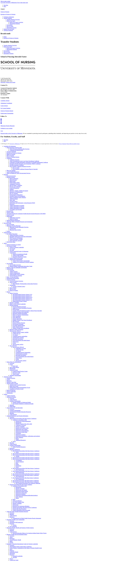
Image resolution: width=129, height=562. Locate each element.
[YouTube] (64, 120)
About (5, 243)
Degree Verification (11, 391)
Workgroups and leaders (21, 490)
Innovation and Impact (21, 355)
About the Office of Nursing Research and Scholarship (19, 221)
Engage (11, 542)
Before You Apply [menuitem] (11, 21)
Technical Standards (11, 151)
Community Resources (15, 184)
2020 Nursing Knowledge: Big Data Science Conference (26, 457)
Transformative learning (18, 337)
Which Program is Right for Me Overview (19, 149)
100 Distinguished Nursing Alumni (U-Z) (22, 300)
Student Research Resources (13, 220)
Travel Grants (16, 374)
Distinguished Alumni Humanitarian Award (20, 387)
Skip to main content (5, 1)
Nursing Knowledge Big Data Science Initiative (21, 484)
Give (2, 131)
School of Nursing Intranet (7, 110)
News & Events (7, 223)
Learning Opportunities (15, 401)
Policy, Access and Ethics (13, 277)
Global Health (10, 269)
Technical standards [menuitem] (8, 30)
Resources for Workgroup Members (21, 506)
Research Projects (11, 177)
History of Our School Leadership (18, 304)
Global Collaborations (15, 273)
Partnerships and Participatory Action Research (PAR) (22, 202)
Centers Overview (11, 395)
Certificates (9, 158)
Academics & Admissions (10, 146)
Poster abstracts (19, 496)
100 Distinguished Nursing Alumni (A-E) (22, 294)
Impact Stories (13, 287)
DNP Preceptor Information (16, 238)
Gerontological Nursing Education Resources (20, 411)
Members (12, 405)
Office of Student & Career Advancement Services (18, 173)
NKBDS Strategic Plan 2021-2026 (24, 424)
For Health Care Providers (16, 209)
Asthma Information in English (17, 205)
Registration (18, 465)
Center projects (13, 531)
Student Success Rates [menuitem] (9, 29)
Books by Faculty (14, 219)
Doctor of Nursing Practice (13, 157)
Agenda (17, 456)
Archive (14, 525)
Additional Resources (21, 440)
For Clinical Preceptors (12, 233)
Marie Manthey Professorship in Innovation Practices (25, 283)
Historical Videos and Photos (16, 329)
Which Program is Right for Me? (14, 147)
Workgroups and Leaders (21, 429)
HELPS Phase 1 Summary (16, 185)
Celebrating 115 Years (21, 348)
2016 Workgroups (20, 476)
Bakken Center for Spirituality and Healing (17, 267)
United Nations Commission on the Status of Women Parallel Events (26, 548)
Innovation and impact (18, 339)
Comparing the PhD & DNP (16, 150)
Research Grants (16, 372)
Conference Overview (21, 425)
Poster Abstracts (19, 437)
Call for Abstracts (20, 461)
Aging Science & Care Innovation (15, 407)
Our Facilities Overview (15, 264)
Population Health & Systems (19, 256)
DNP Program (16, 309)
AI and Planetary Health (15, 540)
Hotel (17, 463)
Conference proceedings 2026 (20, 420)
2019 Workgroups (20, 469)
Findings (12, 189)
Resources (12, 204)
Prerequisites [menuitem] (10, 25)
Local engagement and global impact (21, 340)
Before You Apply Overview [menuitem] (16, 22)
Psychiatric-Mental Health (19, 325)
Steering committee (20, 426)
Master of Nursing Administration (20, 314)
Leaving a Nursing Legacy (19, 286)
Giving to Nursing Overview (16, 281)
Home (5, 36)
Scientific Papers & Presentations (17, 196)
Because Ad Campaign (15, 186)
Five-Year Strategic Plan (18, 502)
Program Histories (14, 305)
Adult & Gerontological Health (20, 254)
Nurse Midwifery (17, 317)
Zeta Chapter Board (14, 367)
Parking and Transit (10, 82)
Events (8, 231)
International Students (12, 49)
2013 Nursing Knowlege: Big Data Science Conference (26, 482)
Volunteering (10, 393)
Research (6, 174)
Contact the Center (14, 560)
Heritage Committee (14, 302)
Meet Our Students (11, 170)
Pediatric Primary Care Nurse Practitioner (22, 320)
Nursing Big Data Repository (19, 508)
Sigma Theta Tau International (14, 362)
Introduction (18, 422)
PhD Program (16, 321)
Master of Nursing (11, 154)
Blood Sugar (13, 181)
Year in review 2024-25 (15, 331)
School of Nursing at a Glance (14, 244)
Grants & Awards (14, 370)
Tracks (14, 441)
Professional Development (13, 278)
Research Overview (11, 176)
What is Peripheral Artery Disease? (18, 197)
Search (2, 9)
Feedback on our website (6, 128)
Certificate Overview (14, 159)
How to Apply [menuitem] (10, 26)
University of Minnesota (15, 143)
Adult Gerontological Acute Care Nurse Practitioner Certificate (24, 161)
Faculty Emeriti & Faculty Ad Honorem (19, 251)
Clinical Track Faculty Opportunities (21, 260)
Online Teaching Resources (19, 446)
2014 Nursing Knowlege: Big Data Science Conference (26, 480)
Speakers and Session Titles (22, 428)
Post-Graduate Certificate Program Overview (20, 166)
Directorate (12, 553)
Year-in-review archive (18, 344)
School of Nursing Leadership (17, 247)
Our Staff (12, 250)
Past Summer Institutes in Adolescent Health (23, 403)
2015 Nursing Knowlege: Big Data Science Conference (26, 477)
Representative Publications (16, 194)
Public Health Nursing (18, 327)
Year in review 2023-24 (18, 347)
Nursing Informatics (17, 318)
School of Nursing (5, 11)
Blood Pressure (13, 180)
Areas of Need (13, 282)
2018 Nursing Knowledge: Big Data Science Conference (26, 471)
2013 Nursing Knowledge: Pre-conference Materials (28, 483)
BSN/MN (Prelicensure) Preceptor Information (21, 236)
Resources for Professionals (16, 192)
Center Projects (13, 399)
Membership (12, 368)
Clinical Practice (7, 232)
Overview (12, 270)
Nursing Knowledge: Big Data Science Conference (25, 507)
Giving (14, 343)
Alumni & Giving (8, 376)
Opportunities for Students (16, 275)
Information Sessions (8, 53)
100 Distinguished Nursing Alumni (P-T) (22, 298)
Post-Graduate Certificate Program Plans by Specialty (25, 169)
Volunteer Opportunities (15, 375)
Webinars (12, 530)
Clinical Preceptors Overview (16, 235)
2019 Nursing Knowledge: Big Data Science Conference (26, 468)
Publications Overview (15, 217)
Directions (3, 82)
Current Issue (13, 228)
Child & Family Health (18, 255)
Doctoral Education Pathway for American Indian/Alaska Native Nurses (30, 533)
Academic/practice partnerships (20, 336)
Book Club (15, 366)
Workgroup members (20, 434)
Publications (9, 216)
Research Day (10, 211)
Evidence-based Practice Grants (20, 371)
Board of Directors (11, 390)
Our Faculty (12, 248)
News (11, 549)
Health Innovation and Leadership (21, 312)
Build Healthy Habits (15, 182)
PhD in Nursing (10, 155)
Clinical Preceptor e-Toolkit (16, 239)
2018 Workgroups (20, 472)
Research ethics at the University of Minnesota (11, 133)
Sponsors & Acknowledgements (23, 421)
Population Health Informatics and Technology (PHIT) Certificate (25, 163)
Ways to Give (13, 289)
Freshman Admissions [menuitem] (9, 17)
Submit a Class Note (11, 382)
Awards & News (13, 201)
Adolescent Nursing (11, 397)
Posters (17, 464)
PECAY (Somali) (14, 193)
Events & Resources (14, 188)
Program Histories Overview (19, 306)
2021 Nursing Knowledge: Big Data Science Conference (26, 455)
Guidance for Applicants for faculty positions (23, 262)
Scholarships (13, 285)
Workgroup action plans (21, 492)
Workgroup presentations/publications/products (27, 495)
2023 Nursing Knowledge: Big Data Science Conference (26, 451)
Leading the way (16, 333)
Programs (12, 523)
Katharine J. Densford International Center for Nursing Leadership (22, 544)
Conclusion (18, 433)
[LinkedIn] (64, 123)
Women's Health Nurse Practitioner (21, 328)
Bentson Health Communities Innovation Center (21, 266)
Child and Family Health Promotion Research (17, 511)
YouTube (15, 557)
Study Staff (12, 200)
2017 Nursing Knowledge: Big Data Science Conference (26, 473)
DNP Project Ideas (11, 242)
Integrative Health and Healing (20, 313)
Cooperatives (13, 252)
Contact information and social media (21, 510)
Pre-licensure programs (18, 324)
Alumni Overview (11, 378)
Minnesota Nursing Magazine (8, 125)
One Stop (6, 5)
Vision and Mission (17, 500)
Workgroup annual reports (22, 491)
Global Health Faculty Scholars (17, 274)
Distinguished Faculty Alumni (20, 301)
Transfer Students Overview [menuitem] (13, 19)
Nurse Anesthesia (17, 316)
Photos (17, 438)
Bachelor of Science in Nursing (8, 14)
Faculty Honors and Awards (16, 258)
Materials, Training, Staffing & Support (19, 190)
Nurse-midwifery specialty (16, 240)
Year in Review (13, 345)
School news (16, 341)
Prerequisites (7, 50)
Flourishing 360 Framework (16, 522)
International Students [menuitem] (15, 23)
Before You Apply (8, 46)
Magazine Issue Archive (15, 229)
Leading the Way (20, 349)
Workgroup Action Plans (21, 432)
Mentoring (9, 380)
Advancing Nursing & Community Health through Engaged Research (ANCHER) (26, 213)
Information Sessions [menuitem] (11, 27)
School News (19, 358)
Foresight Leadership (17, 556)
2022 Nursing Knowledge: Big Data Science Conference (26, 453)
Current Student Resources (13, 171)
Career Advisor (4, 105)
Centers (5, 394)
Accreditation (19, 460)
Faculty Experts (10, 215)
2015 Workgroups (20, 479)
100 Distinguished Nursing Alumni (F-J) (22, 296)
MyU (5, 6)
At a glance (15, 335)
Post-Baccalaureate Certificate (17, 165)
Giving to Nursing (11, 279)
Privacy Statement (62, 143)
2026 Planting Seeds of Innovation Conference (21, 546)
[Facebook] (64, 119)
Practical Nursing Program (19, 322)
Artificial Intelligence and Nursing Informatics (17, 415)
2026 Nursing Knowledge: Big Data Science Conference (23, 418)
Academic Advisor (5, 100)
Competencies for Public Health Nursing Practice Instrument (27, 518)
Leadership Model (14, 552)
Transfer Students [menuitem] (8, 18)
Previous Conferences (15, 449)
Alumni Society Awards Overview (18, 384)
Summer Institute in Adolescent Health (22, 402)
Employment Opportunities (7, 113)
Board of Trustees (14, 290)
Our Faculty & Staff (11, 246)
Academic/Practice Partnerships (23, 352)
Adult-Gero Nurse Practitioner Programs (22, 308)
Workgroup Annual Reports (22, 430)
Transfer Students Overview (10, 45)
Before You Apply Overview (13, 48)
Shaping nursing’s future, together (20, 332)
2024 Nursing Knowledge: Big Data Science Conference (26, 459)
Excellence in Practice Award (16, 389)
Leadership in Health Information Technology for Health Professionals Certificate (29, 162)
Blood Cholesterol (14, 178)
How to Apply (7, 52)
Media (11, 541)
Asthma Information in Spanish (17, 208)
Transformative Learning (21, 353)
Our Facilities (10, 263)
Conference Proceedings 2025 (20, 486)
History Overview (14, 293)
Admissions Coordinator (6, 103)
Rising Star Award (14, 386)
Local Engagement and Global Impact (24, 356)
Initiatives (12, 550)
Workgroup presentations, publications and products (28, 436)
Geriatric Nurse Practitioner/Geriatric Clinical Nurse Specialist (27, 310)
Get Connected (13, 526)
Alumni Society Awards (12, 383)
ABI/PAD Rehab (14, 198)
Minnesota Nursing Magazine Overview (19, 227)
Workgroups (15, 504)
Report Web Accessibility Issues (73, 143)
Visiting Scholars (14, 271)
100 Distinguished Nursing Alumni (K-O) (22, 297)
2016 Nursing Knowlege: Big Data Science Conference (26, 475)
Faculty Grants (10, 212)
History (8, 291)
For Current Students (5, 108)
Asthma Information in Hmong (17, 207)
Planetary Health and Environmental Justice (17, 534)
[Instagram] (64, 122)
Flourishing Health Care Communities (15, 519)
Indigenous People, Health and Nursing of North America (20, 527)
